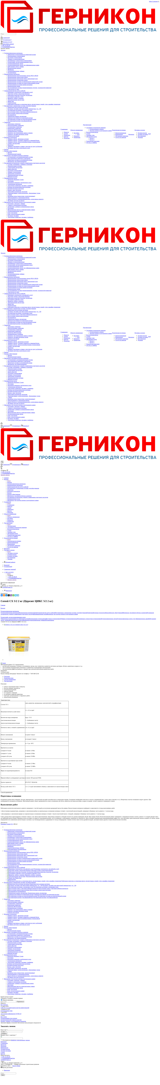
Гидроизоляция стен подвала (9, 1018)
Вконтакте (9, 590)
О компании (10, 505)
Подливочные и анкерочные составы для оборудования (71, 612)
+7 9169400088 (8, 47)
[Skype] (16, 595)
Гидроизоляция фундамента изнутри (11, 1019)
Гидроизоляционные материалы (10, 612)
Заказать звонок (5, 475)
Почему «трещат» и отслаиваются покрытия (13, 1021)
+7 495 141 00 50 (5, 45)
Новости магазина (7, 1000)
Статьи (3, 1052)
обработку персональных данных (20, 1040)
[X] (9, 595)
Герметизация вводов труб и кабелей (44, 612)
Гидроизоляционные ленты (109, 618)
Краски (108, 612)
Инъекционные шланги (15, 620)
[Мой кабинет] (1, 423)
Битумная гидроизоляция (53, 618)
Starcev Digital (16, 1066)
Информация (4, 1047)
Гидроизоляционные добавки (37, 620)
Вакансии (3, 1044)
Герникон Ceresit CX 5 (7, 824)
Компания (3, 1041)
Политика (3, 1046)
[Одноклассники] (4, 595)
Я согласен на (16, 1040)
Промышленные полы (40, 614)
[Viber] (11, 595)
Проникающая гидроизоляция (37, 618)
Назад (9, 481)
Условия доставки (6, 1050)
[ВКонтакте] (2, 595)
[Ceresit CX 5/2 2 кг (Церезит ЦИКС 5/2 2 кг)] (16, 624)
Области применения (13, 517)
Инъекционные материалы (26, 612)
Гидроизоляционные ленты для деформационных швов (133, 618)
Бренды (3, 1053)
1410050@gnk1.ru (7, 587)
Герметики (90, 612)
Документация (11, 526)
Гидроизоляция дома (6, 1010)
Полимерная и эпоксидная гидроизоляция (89, 618)
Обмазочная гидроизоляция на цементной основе (15, 618)
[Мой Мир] (6, 595)
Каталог (9, 482)
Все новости (4, 1004)
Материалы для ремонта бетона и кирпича (135, 612)
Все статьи (4, 1016)
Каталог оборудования (116, 612)
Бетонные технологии (99, 612)
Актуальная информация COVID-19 (11, 1013)
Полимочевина (49, 620)
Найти (2, 1075)
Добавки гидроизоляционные (68, 618)
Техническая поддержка (14, 541)
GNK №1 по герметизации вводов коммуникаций (15, 1007)
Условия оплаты (5, 1049)
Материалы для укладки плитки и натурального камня (62, 614)
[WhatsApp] (13, 595)
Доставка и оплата (12, 553)
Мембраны (25, 620)
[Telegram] (18, 595)
